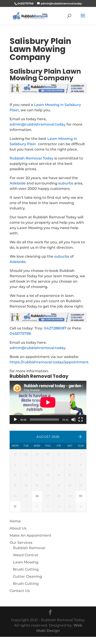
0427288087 (55, 328)
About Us (18, 528)
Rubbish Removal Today (31, 158)
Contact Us (20, 591)
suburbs (65, 183)
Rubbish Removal (29, 548)
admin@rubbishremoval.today (38, 124)
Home (15, 521)
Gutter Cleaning (27, 576)
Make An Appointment (30, 535)
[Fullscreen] (80, 419)
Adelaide (18, 183)
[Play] (15, 419)
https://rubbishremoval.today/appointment (49, 362)
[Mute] (73, 419)
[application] (48, 402)
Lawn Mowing (25, 562)
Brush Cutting (26, 569)
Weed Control (25, 555)
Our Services (21, 542)
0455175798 (20, 333)
